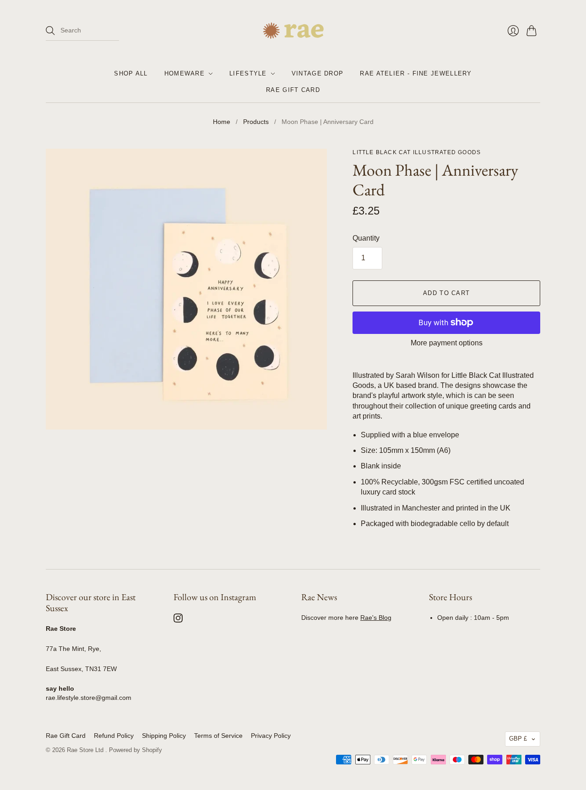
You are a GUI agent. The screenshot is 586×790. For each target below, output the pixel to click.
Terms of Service (218, 735)
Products (256, 121)
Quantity (366, 238)
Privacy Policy (271, 735)
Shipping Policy (164, 735)
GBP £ (518, 738)
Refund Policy (114, 735)
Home (221, 121)
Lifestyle (248, 73)
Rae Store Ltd (86, 750)
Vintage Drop (318, 73)
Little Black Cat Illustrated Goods (417, 152)
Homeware (184, 73)
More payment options (447, 343)
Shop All (130, 73)
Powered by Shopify (135, 750)
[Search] (50, 30)
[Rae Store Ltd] (293, 30)
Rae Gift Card (293, 89)
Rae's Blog (375, 617)
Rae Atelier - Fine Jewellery (416, 73)
